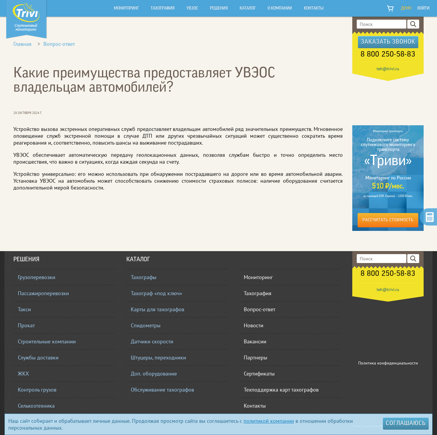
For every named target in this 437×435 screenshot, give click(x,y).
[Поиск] (413, 24)
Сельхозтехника (36, 405)
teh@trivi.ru (388, 68)
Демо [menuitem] (406, 8)
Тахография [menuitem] (163, 8)
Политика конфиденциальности (388, 363)
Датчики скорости (152, 341)
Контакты (255, 405)
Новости (253, 325)
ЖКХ (23, 373)
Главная (22, 43)
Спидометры (146, 325)
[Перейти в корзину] (391, 8)
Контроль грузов (37, 389)
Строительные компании (47, 341)
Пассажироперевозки (43, 293)
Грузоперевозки (36, 277)
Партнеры (255, 357)
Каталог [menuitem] (248, 8)
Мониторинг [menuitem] (126, 8)
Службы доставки (38, 357)
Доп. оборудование (154, 373)
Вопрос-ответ (59, 43)
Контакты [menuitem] (313, 8)
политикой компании (268, 420)
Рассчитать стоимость (388, 220)
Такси (24, 309)
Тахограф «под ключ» (156, 293)
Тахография (257, 293)
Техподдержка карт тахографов (281, 389)
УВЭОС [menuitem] (192, 8)
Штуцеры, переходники (158, 357)
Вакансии (255, 341)
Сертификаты (259, 373)
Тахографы (143, 277)
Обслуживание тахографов (162, 389)
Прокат (26, 325)
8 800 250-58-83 (388, 54)
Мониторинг (258, 277)
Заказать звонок (388, 42)
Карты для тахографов (157, 309)
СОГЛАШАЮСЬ (406, 424)
